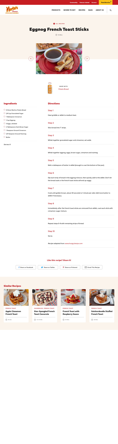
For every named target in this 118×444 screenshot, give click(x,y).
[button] (31, 58)
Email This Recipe (93, 267)
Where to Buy (70, 10)
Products (56, 10)
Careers (94, 2)
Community (74, 2)
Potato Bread (64, 89)
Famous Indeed (84, 2)
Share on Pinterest (71, 267)
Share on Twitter (49, 267)
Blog (90, 10)
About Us (100, 10)
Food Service (105, 2)
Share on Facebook (26, 267)
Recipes (82, 10)
